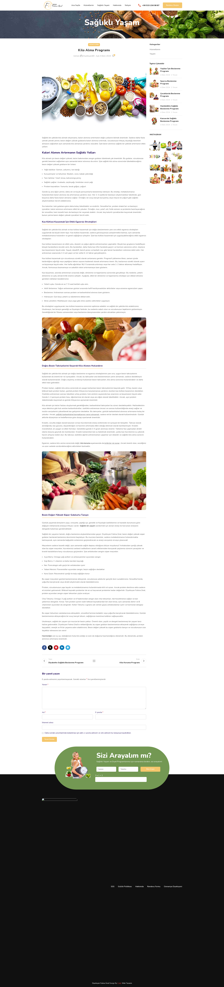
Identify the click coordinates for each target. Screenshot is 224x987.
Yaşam (152, 54)
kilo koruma (85, 443)
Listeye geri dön (94, 661)
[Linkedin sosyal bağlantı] (62, 647)
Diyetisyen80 (89, 56)
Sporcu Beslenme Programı (168, 82)
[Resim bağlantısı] (94, 339)
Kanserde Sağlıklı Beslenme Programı (169, 119)
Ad (44, 712)
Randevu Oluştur (172, 5)
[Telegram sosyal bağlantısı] (67, 647)
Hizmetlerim (117, 30)
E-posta (99, 712)
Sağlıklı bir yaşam (87, 526)
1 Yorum (174, 75)
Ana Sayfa (105, 30)
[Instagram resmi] (155, 145)
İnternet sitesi (47, 722)
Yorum (45, 684)
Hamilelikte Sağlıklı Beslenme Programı (169, 107)
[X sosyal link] (50, 647)
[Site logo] (53, 5)
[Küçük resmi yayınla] (154, 71)
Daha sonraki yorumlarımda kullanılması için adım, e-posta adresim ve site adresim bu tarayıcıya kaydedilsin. (88, 733)
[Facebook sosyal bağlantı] (44, 647)
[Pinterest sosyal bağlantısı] (56, 647)
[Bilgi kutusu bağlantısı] (148, 5)
